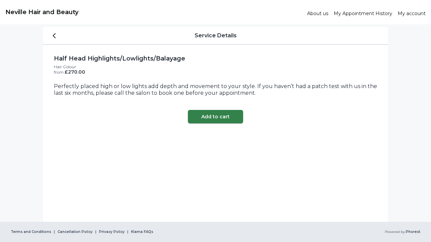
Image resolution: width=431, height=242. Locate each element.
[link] (153, 12)
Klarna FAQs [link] (142, 232)
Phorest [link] (413, 232)
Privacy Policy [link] (112, 232)
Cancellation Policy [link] (75, 232)
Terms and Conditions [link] (31, 232)
